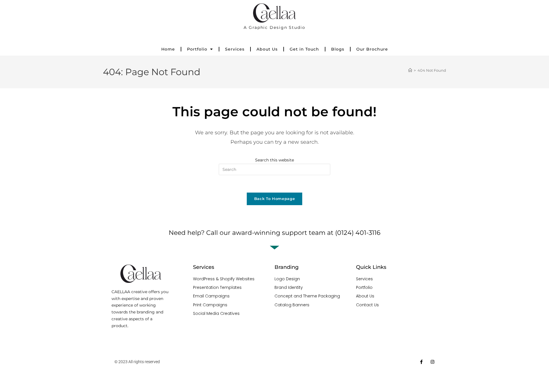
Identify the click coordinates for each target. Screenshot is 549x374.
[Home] (410, 70)
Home (168, 49)
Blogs (337, 49)
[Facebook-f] (421, 362)
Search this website (274, 160)
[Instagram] (432, 362)
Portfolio (197, 49)
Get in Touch (304, 49)
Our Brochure (372, 49)
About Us (267, 49)
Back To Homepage (274, 198)
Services (234, 49)
